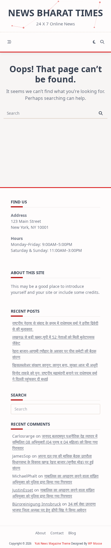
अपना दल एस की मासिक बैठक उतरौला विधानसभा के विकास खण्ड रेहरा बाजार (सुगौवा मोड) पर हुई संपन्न (53, 462)
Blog (72, 532)
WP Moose (95, 543)
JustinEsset (22, 490)
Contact (57, 532)
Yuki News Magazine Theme (52, 543)
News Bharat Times (55, 13)
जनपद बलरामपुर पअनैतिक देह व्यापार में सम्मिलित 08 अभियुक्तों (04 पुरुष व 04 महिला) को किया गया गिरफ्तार (55, 442)
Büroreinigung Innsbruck (36, 504)
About (40, 532)
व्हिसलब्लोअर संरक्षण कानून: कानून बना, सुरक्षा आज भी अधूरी (55, 365)
